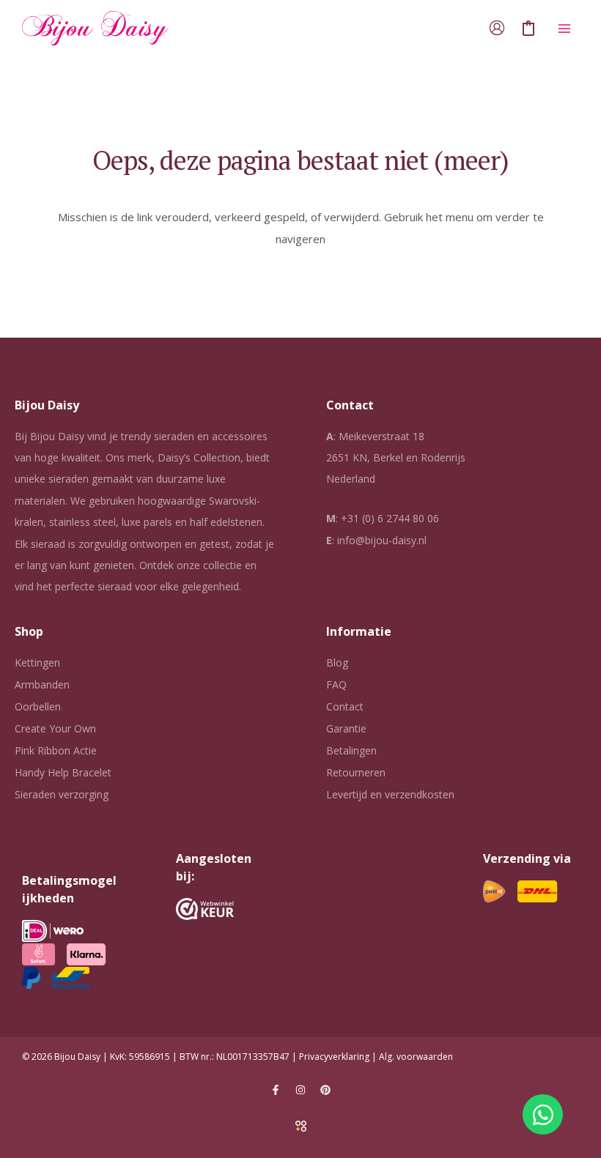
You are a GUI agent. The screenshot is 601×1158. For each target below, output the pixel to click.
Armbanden (42, 684)
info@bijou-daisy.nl (382, 540)
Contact (345, 706)
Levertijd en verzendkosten (390, 794)
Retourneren (356, 772)
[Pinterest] (325, 1090)
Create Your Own (55, 728)
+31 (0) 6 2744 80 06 (390, 518)
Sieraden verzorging (61, 794)
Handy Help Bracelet (63, 772)
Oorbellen (38, 706)
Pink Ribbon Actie (56, 750)
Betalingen (351, 750)
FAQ (336, 684)
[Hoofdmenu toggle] (564, 28)
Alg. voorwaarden (416, 1056)
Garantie (346, 728)
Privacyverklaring (334, 1056)
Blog (337, 662)
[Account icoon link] (497, 28)
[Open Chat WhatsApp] (543, 1114)
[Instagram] (300, 1090)
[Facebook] (275, 1090)
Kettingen (37, 662)
